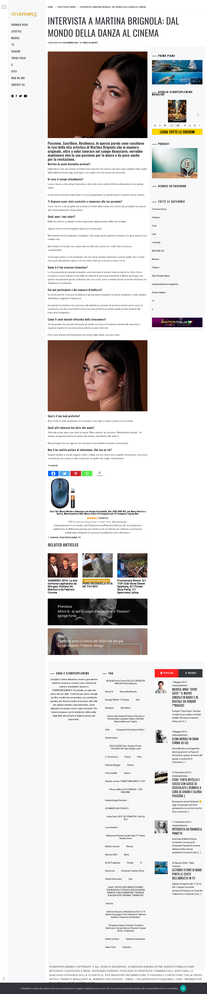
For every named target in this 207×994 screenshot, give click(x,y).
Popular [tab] (168, 673)
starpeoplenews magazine (165, 284)
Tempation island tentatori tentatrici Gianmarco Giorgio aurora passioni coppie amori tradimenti (125, 928)
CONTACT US (18, 85)
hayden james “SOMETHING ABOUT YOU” (125, 781)
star (131, 879)
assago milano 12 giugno (117, 699)
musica (129, 846)
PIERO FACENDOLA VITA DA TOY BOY (97, 584)
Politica (155, 267)
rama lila (110, 871)
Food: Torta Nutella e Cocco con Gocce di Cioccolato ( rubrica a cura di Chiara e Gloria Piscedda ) (187, 787)
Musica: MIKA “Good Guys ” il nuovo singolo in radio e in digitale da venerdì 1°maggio (185, 697)
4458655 (103, 518)
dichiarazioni (111, 738)
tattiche (109, 903)
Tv (12, 45)
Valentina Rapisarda (135, 939)
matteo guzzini (112, 846)
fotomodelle (111, 773)
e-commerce (111, 757)
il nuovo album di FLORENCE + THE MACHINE (125, 790)
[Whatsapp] (87, 472)
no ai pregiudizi (112, 863)
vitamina (126, 947)
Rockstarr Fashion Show (132, 871)
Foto (14, 71)
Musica (15, 38)
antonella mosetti (128, 691)
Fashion (15, 51)
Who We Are (18, 78)
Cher (107, 729)
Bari (138, 699)
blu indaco (126, 708)
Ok (183, 988)
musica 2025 (111, 854)
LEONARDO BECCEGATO (117, 808)
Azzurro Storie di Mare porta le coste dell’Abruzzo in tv (187, 874)
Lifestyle (16, 31)
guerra (127, 773)
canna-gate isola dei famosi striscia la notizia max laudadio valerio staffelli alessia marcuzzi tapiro (125, 719)
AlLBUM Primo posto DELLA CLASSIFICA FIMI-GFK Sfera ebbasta (125, 682)
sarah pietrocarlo (113, 879)
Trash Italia (18, 58)
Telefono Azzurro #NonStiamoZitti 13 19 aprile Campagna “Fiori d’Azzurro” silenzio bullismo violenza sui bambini (125, 914)
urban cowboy (112, 939)
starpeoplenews (180, 685)
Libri (154, 234)
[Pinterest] (75, 472)
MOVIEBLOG (158, 250)
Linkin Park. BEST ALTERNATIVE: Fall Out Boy (126, 817)
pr (141, 863)
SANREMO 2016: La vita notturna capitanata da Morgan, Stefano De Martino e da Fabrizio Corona (62, 586)
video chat (110, 947)
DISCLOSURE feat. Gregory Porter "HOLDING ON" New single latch (126, 747)
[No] (203, 988)
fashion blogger (112, 765)
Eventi (127, 757)
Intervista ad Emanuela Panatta (187, 831)
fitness (130, 765)
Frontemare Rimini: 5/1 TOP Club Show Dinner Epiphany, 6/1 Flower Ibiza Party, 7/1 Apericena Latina (131, 586)
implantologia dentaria (116, 800)
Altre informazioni (119, 522)
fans (139, 757)
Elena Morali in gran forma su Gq (185, 741)
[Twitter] (64, 472)
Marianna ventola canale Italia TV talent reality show (125, 837)
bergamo (109, 708)
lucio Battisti (111, 827)
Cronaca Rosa (19, 25)
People (130, 863)
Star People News (68, 537)
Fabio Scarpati (90, 43)
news (126, 854)
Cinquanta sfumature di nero (130, 729)
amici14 (109, 691)
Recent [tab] (192, 673)
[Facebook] (53, 472)
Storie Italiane (159, 292)
